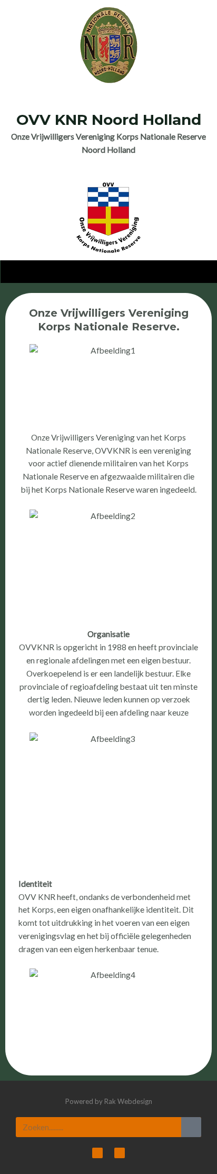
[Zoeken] (191, 1127)
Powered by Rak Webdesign (108, 1101)
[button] (109, 269)
